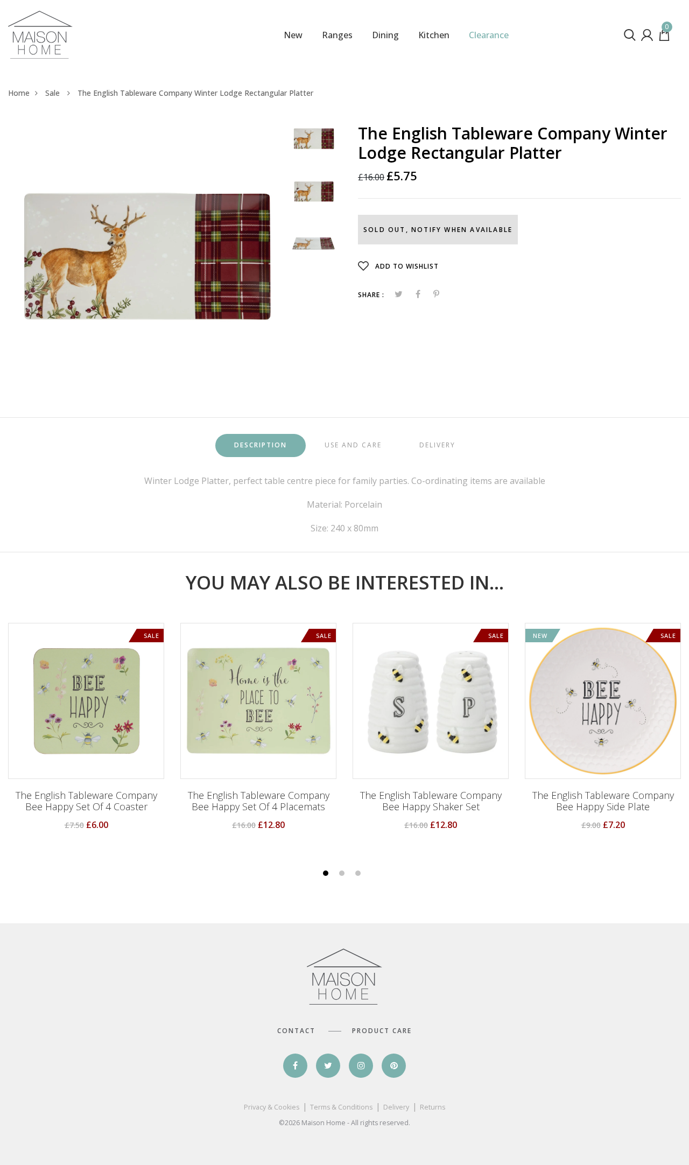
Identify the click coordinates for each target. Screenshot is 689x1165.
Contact (296, 1030)
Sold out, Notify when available (437, 229)
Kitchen (433, 35)
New (293, 35)
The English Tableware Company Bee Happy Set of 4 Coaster (86, 801)
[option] (145, 252)
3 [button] (359, 874)
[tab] (260, 445)
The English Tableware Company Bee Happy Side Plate (603, 801)
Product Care (382, 1030)
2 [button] (343, 874)
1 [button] (327, 874)
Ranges (337, 35)
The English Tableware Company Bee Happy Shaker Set (431, 801)
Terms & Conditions (341, 1107)
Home (19, 93)
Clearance (489, 35)
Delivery (396, 1107)
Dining (385, 35)
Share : (371, 294)
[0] (664, 38)
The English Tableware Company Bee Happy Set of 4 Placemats (258, 801)
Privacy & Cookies (271, 1107)
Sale (53, 93)
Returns (432, 1107)
